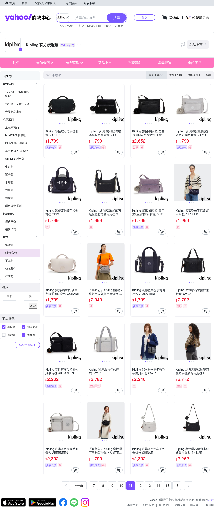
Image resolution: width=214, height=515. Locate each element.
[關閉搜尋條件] (67, 17)
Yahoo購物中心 (28, 18)
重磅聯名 (134, 62)
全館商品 (194, 62)
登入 (144, 17)
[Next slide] (78, 103)
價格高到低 (194, 75)
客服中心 (132, 505)
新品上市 (196, 44)
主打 (15, 62)
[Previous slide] (46, 103)
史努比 (119, 25)
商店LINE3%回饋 (89, 25)
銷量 (208, 75)
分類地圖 (208, 505)
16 (176, 485)
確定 (33, 306)
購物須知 (164, 505)
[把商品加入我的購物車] (75, 152)
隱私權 (194, 505)
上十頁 (78, 485)
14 (158, 485)
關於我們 (148, 505)
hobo (107, 25)
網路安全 (180, 505)
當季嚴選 (164, 62)
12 (140, 485)
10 (121, 485)
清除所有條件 (27, 345)
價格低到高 (175, 75)
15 (167, 485)
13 (149, 485)
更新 (210, 500)
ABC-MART (67, 25)
